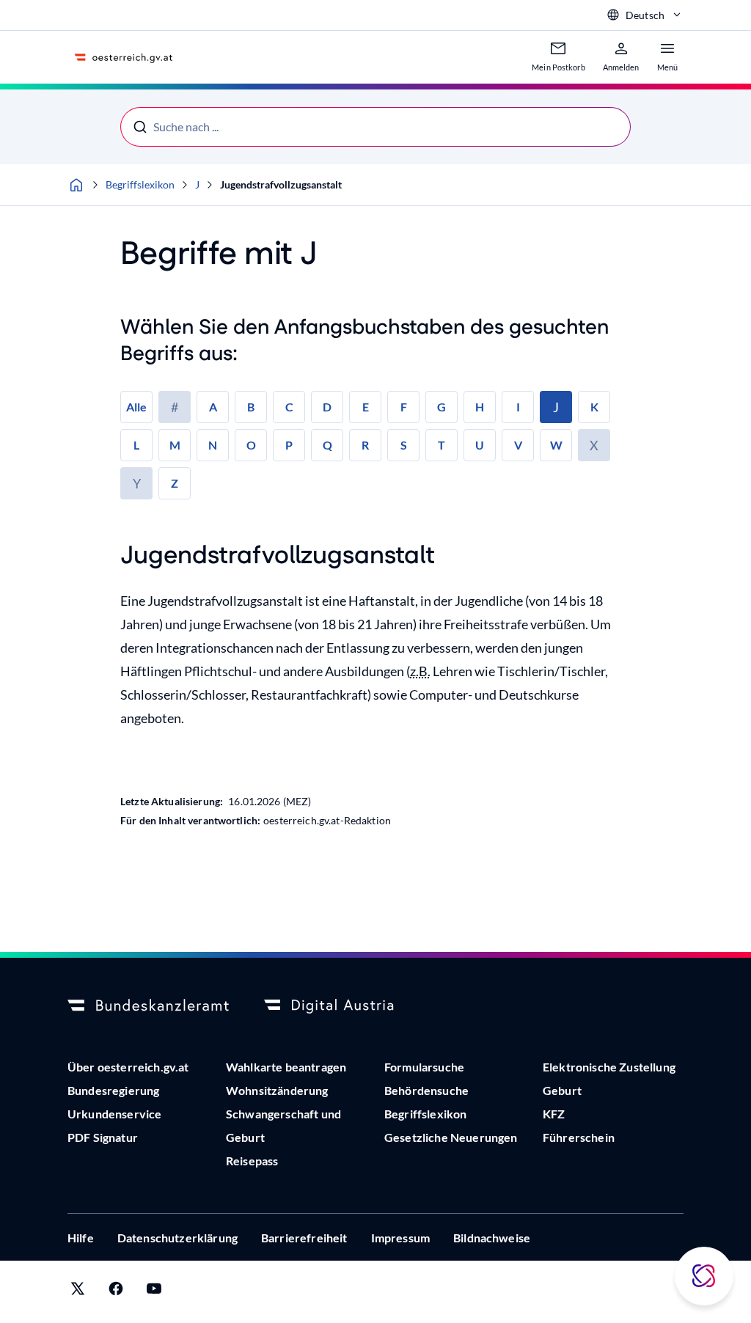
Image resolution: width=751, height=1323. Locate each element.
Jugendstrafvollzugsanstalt (281, 184)
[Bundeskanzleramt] (148, 1006)
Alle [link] (136, 407)
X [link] (594, 445)
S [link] (403, 445)
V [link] (518, 445)
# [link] (174, 407)
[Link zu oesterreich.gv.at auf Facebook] (116, 1291)
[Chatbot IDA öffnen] (704, 1276)
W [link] (556, 445)
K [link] (594, 407)
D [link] (327, 407)
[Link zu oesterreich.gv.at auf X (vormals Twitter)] (77, 1291)
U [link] (479, 445)
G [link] (441, 407)
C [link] (289, 407)
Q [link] (327, 445)
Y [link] (137, 483)
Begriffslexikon (140, 184)
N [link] (212, 445)
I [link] (518, 407)
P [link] (289, 445)
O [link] (251, 445)
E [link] (365, 407)
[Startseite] (76, 185)
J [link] (556, 407)
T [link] (441, 445)
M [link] (174, 445)
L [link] (136, 445)
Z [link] (174, 483)
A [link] (213, 407)
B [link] (250, 407)
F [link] (403, 407)
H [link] (479, 407)
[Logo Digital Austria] (344, 1006)
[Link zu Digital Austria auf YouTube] (154, 1291)
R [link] (365, 445)
